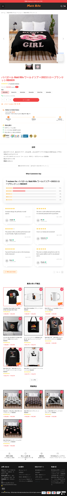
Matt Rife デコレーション (14, 12)
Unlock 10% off (3, 489)
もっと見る (33, 379)
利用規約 (21, 472)
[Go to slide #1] (29, 67)
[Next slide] (63, 38)
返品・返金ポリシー (40, 474)
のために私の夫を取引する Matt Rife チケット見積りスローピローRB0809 (12, 339)
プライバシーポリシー (24, 474)
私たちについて (23, 470)
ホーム (3, 12)
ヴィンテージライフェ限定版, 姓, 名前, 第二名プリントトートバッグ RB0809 (33, 339)
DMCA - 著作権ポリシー (25, 477)
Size (2, 89)
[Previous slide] (4, 38)
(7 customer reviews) (13, 83)
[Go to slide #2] (38, 67)
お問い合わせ (38, 477)
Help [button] (64, 494)
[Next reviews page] (62, 272)
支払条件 (37, 472)
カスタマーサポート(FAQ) (42, 479)
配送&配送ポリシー (40, 470)
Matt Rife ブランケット (30, 12)
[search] (61, 6)
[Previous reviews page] (54, 272)
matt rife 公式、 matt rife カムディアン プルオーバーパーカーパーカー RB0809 (12, 370)
